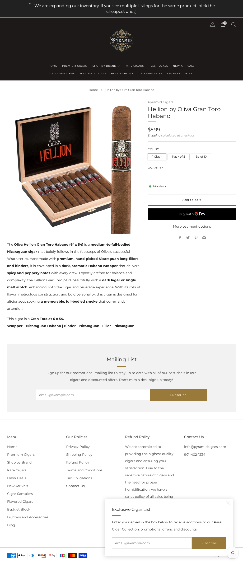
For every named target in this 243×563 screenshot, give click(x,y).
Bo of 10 (201, 156)
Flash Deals (158, 65)
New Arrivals (184, 65)
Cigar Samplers (62, 73)
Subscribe (209, 543)
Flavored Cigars (92, 73)
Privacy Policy (78, 447)
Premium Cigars (75, 65)
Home (52, 65)
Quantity (155, 167)
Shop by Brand (104, 65)
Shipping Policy (79, 454)
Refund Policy (77, 462)
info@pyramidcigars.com (205, 447)
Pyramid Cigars (160, 102)
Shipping (154, 135)
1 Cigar (157, 156)
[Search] (233, 24)
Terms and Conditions (84, 470)
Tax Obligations (79, 478)
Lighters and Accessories (159, 73)
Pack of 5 (178, 156)
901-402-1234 (194, 454)
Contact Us (75, 486)
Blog (189, 73)
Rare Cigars (134, 65)
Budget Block (122, 73)
